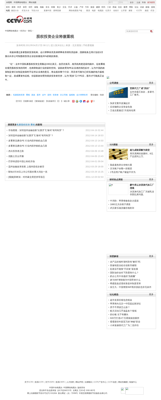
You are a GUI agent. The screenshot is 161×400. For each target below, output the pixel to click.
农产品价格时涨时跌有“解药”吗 (125, 261)
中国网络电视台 (20, 2)
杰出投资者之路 (16, 151)
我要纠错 (28, 101)
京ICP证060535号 (64, 390)
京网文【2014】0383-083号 (84, 390)
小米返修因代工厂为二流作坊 (124, 325)
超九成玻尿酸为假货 (140, 150)
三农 (109, 7)
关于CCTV (29, 382)
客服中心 (133, 382)
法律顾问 (88, 382)
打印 (19, 101)
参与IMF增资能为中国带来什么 (125, 280)
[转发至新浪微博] (87, 101)
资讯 (30, 31)
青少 (59, 7)
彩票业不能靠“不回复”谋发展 (124, 269)
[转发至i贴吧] (84, 101)
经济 (19, 7)
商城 (114, 7)
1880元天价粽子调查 (120, 204)
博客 (131, 7)
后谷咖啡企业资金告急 (121, 107)
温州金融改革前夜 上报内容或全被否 (26, 166)
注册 (138, 2)
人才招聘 (70, 382)
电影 (94, 10)
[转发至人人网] (80, 101)
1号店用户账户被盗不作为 (123, 172)
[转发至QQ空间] (76, 101)
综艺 (30, 7)
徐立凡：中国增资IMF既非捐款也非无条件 (130, 287)
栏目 (152, 10)
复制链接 (39, 101)
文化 (64, 7)
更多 (151, 83)
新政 (33, 95)
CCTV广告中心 (100, 382)
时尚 (103, 7)
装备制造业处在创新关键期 (123, 265)
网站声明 (79, 382)
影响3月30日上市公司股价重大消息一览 (27, 172)
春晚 (36, 7)
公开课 (124, 10)
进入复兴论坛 (57, 45)
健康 (98, 7)
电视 (8, 10)
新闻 (13, 7)
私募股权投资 (19, 95)
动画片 (116, 10)
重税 (28, 95)
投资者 (55, 95)
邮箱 (147, 7)
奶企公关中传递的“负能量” (123, 276)
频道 (147, 10)
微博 (125, 7)
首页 (8, 7)
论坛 (136, 7)
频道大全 (15, 10)
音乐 (47, 7)
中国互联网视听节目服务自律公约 (93, 393)
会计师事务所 (82, 95)
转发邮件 (51, 101)
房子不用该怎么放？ (120, 307)
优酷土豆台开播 (16, 156)
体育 (25, 7)
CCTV (139, 10)
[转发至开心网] (73, 101)
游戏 (153, 7)
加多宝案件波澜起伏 (120, 103)
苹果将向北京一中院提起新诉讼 (125, 303)
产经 (81, 7)
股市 (39, 95)
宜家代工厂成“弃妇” (140, 88)
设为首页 (151, 2)
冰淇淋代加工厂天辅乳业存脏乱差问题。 (142, 193)
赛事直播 (57, 10)
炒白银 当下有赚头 (119, 314)
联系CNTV (60, 382)
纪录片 (108, 10)
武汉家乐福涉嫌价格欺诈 (122, 208)
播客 (130, 10)
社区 (120, 7)
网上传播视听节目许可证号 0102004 (42, 393)
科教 (53, 7)
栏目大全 (25, 10)
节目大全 (35, 10)
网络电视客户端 (75, 10)
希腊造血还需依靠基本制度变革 (125, 283)
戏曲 (42, 7)
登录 (132, 2)
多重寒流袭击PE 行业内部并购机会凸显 (27, 140)
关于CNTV (49, 382)
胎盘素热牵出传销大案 (121, 165)
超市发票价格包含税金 (121, 300)
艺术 (70, 7)
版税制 (72, 95)
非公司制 (64, 95)
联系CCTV (39, 382)
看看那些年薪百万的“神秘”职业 (125, 321)
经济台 (23, 31)
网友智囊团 (123, 382)
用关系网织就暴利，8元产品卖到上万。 (141, 155)
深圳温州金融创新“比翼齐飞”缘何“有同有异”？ (30, 135)
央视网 (9, 2)
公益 (76, 7)
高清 (88, 10)
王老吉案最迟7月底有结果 (123, 110)
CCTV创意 (112, 382)
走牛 (44, 95)
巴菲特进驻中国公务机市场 (21, 161)
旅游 (92, 7)
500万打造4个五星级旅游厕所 (124, 318)
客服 (144, 2)
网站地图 (32, 2)
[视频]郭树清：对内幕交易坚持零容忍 (26, 177)
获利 (49, 95)
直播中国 (47, 10)
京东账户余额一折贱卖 (121, 168)
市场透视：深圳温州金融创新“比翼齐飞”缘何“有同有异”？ (36, 130)
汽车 (87, 7)
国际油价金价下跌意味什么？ (124, 272)
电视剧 (100, 10)
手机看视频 (88, 45)
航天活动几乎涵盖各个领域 (123, 311)
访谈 (142, 7)
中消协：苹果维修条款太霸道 (124, 200)
